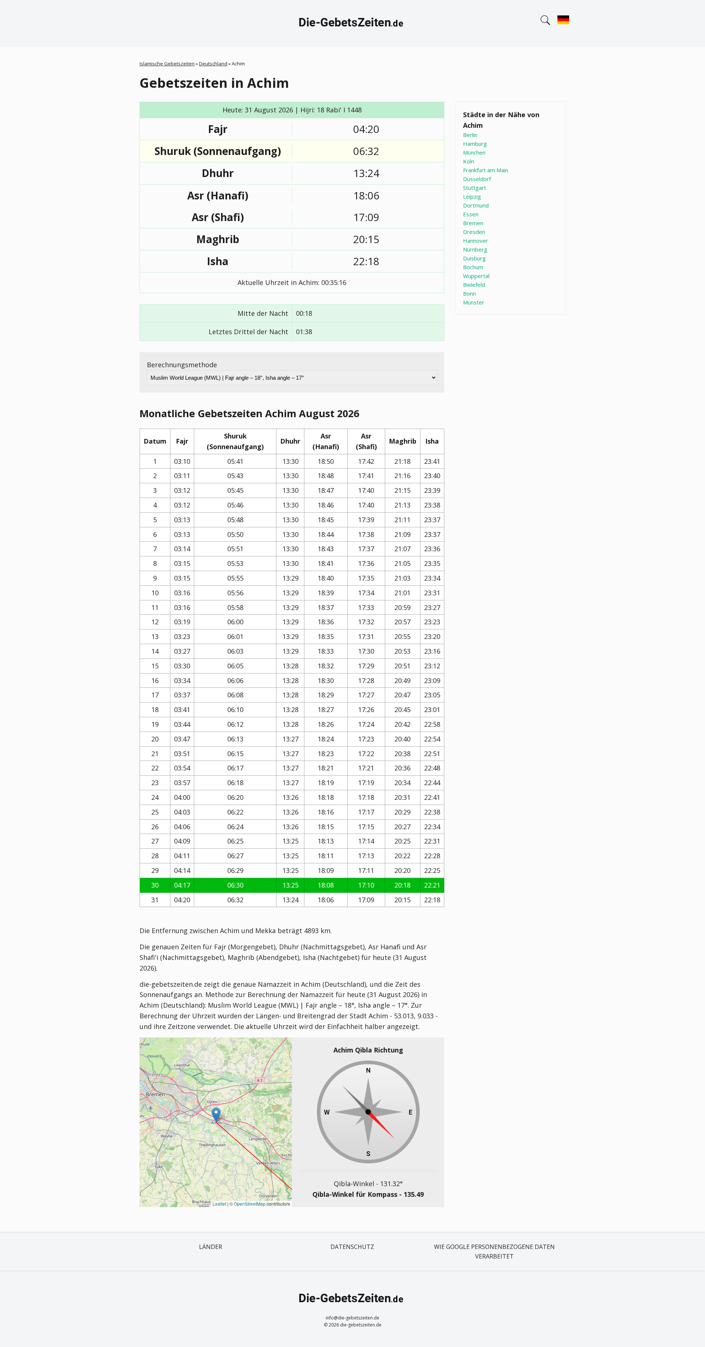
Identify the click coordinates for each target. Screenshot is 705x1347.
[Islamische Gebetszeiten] (352, 23)
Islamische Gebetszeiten (167, 63)
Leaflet (219, 1203)
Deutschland (213, 63)
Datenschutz (352, 1247)
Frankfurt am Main (485, 170)
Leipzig (472, 196)
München (474, 152)
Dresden (474, 231)
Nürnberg (475, 249)
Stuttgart (474, 187)
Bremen (473, 223)
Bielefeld (474, 284)
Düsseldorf (477, 179)
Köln (468, 161)
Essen (470, 214)
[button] (216, 1114)
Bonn (469, 293)
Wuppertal (476, 275)
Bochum (473, 267)
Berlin (470, 134)
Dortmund (476, 205)
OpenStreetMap (249, 1203)
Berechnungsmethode (182, 364)
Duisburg (474, 258)
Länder (210, 1247)
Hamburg (475, 143)
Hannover (475, 240)
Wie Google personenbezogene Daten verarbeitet (494, 1251)
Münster (473, 302)
